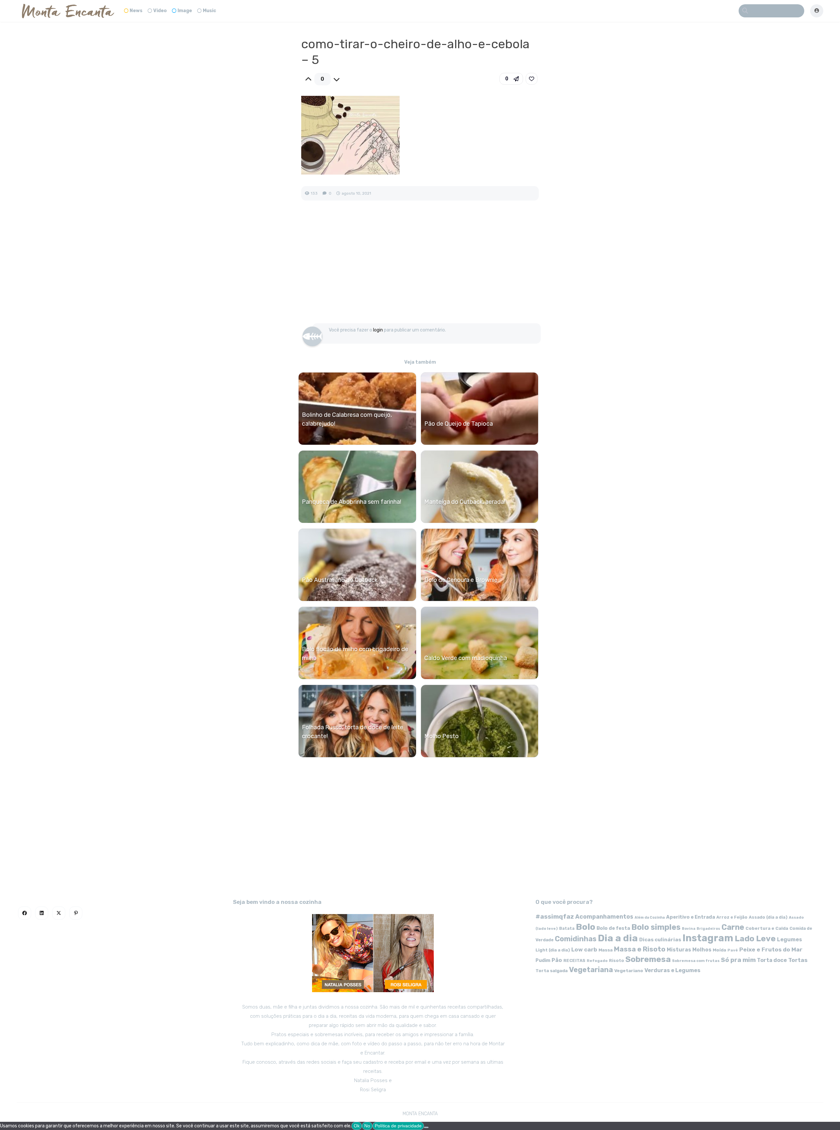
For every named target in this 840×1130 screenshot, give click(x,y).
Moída (719, 950)
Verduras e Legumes (672, 970)
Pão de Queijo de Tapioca (458, 423)
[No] (426, 1127)
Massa (605, 949)
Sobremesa (648, 959)
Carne (733, 927)
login (378, 330)
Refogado (597, 960)
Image (185, 10)
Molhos (701, 950)
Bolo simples (656, 927)
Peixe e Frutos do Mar (771, 949)
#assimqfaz (555, 916)
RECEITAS (574, 960)
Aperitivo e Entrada (690, 917)
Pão (557, 960)
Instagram (707, 938)
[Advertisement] (420, 269)
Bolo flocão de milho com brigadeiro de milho (355, 654)
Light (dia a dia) (553, 950)
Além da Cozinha (650, 917)
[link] (531, 79)
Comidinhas (576, 939)
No (367, 1125)
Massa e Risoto (639, 949)
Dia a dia (618, 938)
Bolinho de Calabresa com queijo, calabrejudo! (347, 419)
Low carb (584, 949)
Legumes (789, 939)
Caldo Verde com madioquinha (465, 658)
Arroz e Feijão (731, 917)
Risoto (616, 960)
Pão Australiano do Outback (340, 580)
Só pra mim (738, 960)
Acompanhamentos (604, 916)
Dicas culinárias (660, 940)
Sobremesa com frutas (696, 960)
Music (209, 10)
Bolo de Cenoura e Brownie (460, 580)
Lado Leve (755, 938)
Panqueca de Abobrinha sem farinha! (351, 501)
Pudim (543, 960)
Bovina (688, 929)
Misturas (679, 950)
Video (160, 10)
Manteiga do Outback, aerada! (464, 501)
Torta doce (772, 960)
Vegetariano (628, 970)
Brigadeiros (708, 929)
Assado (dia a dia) (768, 917)
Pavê (732, 950)
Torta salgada (552, 970)
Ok (357, 1125)
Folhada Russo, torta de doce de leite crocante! (352, 732)
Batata (567, 928)
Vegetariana (591, 969)
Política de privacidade (398, 1125)
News (136, 10)
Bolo (585, 927)
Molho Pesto (441, 736)
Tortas (798, 960)
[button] (511, 79)
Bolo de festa (613, 928)
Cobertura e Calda (767, 928)
